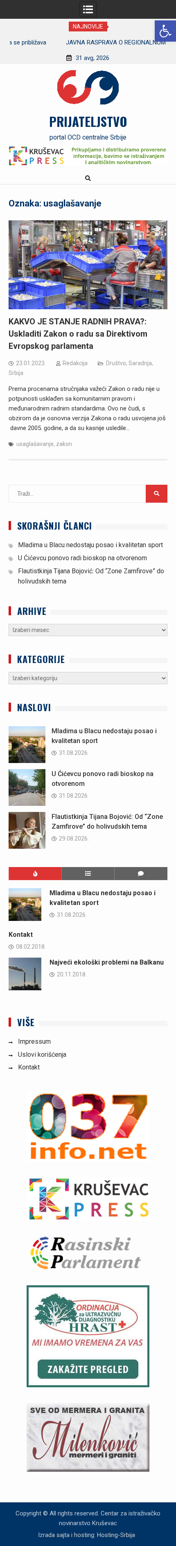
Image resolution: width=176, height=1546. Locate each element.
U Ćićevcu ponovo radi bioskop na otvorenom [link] (82, 558)
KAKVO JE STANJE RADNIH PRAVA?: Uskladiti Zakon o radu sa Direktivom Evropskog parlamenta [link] (78, 334)
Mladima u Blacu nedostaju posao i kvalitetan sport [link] (90, 545)
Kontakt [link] (21, 934)
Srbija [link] (16, 373)
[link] (165, 31)
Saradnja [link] (140, 363)
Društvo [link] (116, 363)
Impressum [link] (34, 1041)
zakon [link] (64, 444)
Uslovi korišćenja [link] (42, 1054)
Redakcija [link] (75, 363)
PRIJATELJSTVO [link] (88, 121)
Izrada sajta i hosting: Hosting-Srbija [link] (86, 1535)
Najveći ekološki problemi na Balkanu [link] (107, 962)
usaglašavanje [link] (35, 444)
